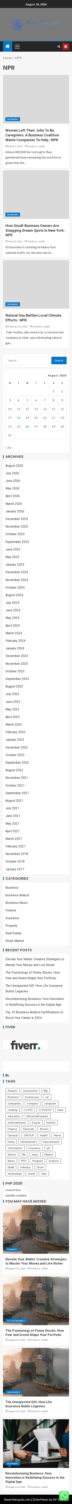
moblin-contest (16, 1195)
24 (10, 426)
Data (60, 1109)
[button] (17, 46)
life (24, 1154)
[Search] (58, 46)
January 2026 (14, 511)
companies (14, 1103)
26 (27, 426)
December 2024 (16, 572)
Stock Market (14, 941)
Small (11, 1167)
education (14, 1116)
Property (11, 926)
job (48, 1148)
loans (35, 1154)
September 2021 (17, 793)
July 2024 (12, 603)
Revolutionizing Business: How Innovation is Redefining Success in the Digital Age (35, 1477)
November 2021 (16, 778)
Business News (16, 903)
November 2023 (16, 664)
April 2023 (12, 717)
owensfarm (13, 1190)
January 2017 (14, 869)
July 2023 (12, 694)
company (32, 1103)
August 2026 (14, 466)
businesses (32, 1097)
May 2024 (12, 618)
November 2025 (16, 526)
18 (18, 418)
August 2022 (14, 770)
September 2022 (17, 762)
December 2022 (16, 747)
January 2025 (14, 564)
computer (50, 1103)
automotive (30, 1090)
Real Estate (13, 933)
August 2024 (14, 595)
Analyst (12, 1090)
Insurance (12, 918)
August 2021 (14, 801)
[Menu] (17, 46)
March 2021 (13, 839)
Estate (36, 1122)
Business (12, 119)
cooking (12, 1109)
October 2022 (15, 755)
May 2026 (12, 488)
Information (15, 1148)
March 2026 (13, 504)
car (47, 1097)
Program (37, 1160)
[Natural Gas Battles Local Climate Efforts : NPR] (36, 284)
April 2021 (12, 831)
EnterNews (40, 1499)
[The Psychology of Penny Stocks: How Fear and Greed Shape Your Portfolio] (36, 1300)
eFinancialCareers (37, 1116)
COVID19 (45, 1109)
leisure (12, 1154)
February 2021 (15, 846)
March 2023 (13, 724)
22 (53, 418)
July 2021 (12, 808)
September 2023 (17, 679)
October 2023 (15, 671)
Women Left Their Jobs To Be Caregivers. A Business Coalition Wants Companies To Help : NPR (32, 135)
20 (36, 418)
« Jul (8, 447)
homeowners (29, 1141)
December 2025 (16, 519)
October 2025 (15, 534)
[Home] (7, 46)
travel (31, 1173)
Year (44, 1173)
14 (45, 409)
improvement (51, 1141)
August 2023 (14, 686)
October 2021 (15, 785)
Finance (10, 910)
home (11, 1141)
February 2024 (15, 641)
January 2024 (14, 648)
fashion (51, 1122)
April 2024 (12, 625)
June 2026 (12, 481)
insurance (34, 1148)
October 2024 (15, 587)
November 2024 (16, 580)
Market (48, 1154)
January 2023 (14, 740)
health (44, 1135)
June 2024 (12, 610)
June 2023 (12, 702)
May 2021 (12, 823)
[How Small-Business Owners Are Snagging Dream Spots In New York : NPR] (36, 194)
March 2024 (13, 633)
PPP (23, 1160)
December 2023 (16, 656)
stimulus (25, 1167)
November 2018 (16, 854)
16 (62, 409)
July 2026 (12, 473)
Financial (28, 1129)
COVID (28, 1109)
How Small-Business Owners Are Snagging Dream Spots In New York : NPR (35, 230)
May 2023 (12, 709)
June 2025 (12, 549)
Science (54, 1160)
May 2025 (12, 557)
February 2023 (15, 732)
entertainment (17, 1122)
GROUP (29, 1135)
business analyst (17, 895)
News (11, 1160)
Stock (40, 1167)
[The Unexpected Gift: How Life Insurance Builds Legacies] (36, 1372)
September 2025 (17, 542)
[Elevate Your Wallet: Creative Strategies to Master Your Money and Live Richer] (36, 1229)
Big (46, 1090)
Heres (57, 1135)
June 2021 (12, 816)
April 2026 (12, 496)
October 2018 (15, 861)
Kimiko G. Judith (36, 146)
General (13, 1135)
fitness (44, 1129)
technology (15, 1173)
